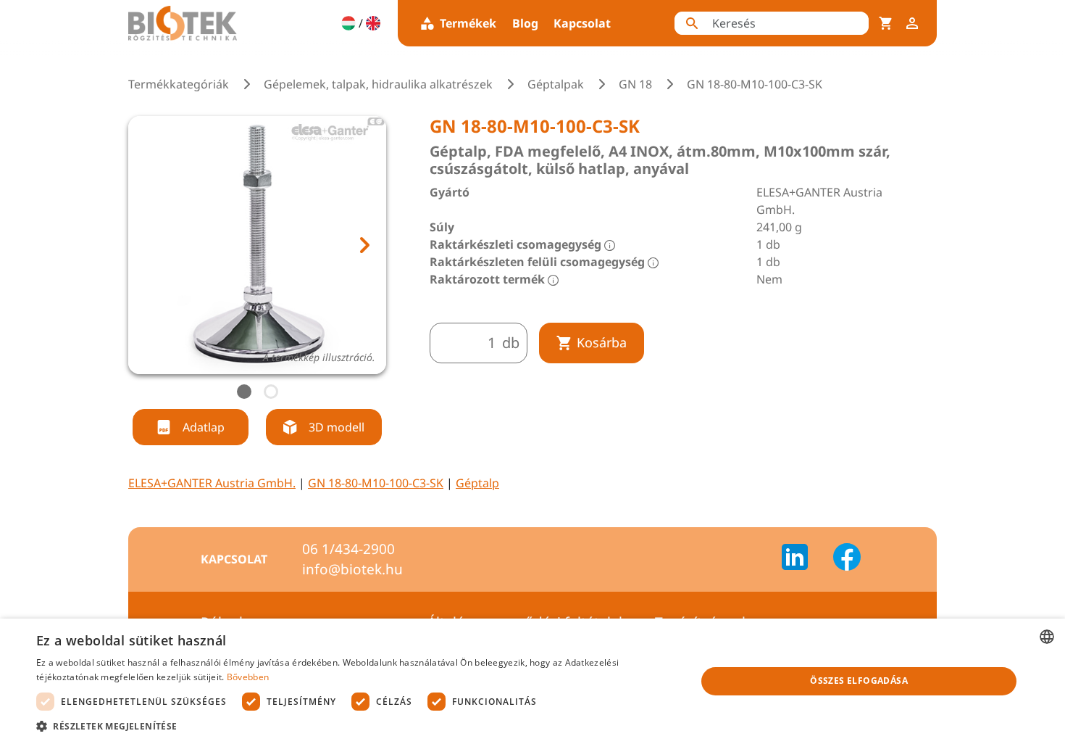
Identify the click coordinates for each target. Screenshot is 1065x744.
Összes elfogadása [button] (859, 680)
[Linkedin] (803, 559)
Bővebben (248, 677)
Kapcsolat (582, 23)
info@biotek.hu (352, 569)
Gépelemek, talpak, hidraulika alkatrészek (378, 84)
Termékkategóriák (178, 84)
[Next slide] (363, 245)
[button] (356, 726)
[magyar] (348, 23)
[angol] (373, 23)
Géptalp (477, 483)
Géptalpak (555, 84)
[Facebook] (847, 559)
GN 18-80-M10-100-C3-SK (375, 483)
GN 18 (635, 84)
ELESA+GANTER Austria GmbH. (212, 483)
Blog (525, 23)
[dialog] (532, 681)
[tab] (244, 391)
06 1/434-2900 (348, 549)
